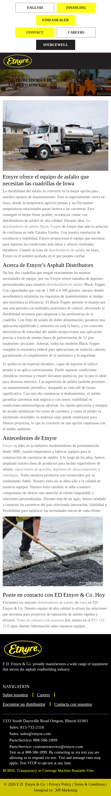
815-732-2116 (32, 727)
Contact (34, 32)
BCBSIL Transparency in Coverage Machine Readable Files (48, 771)
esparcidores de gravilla (33, 469)
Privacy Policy (60, 784)
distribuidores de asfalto (67, 250)
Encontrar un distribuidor (24, 704)
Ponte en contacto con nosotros (40, 620)
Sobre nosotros (15, 695)
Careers (76, 32)
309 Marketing (66, 790)
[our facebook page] (16, 678)
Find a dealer (55, 20)
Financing (76, 8)
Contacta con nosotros (73, 704)
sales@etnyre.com (35, 734)
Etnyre (8, 446)
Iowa (83, 602)
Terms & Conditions (89, 784)
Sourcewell (55, 45)
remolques (10, 475)
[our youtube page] (7, 678)
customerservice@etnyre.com (58, 746)
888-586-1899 (45, 740)
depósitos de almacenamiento (75, 469)
